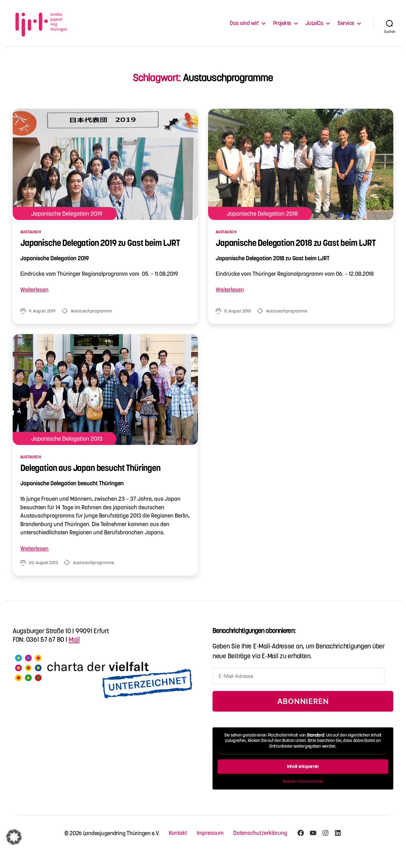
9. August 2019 (42, 311)
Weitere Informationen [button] (303, 781)
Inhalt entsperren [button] (303, 766)
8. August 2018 (237, 311)
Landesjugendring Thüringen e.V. (121, 833)
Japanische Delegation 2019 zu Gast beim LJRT (100, 242)
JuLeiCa (314, 23)
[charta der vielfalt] (103, 681)
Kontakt (178, 832)
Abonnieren (303, 701)
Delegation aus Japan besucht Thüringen (90, 468)
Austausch (30, 231)
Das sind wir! (244, 23)
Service (345, 23)
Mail (74, 639)
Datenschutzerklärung (260, 832)
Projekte (282, 23)
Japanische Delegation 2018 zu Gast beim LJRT (296, 242)
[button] (14, 837)
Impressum (210, 832)
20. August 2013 (43, 562)
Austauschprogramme (91, 311)
